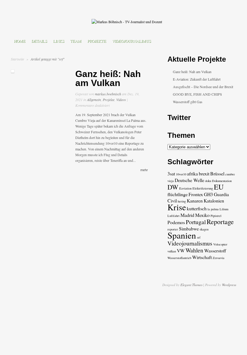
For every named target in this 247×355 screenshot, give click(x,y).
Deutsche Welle (189, 180)
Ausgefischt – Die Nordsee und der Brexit (203, 86)
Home (19, 41)
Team (75, 41)
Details (39, 41)
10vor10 (181, 174)
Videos (121, 99)
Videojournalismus (189, 243)
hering (182, 201)
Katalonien (214, 200)
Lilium (224, 209)
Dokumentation (222, 181)
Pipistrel (216, 216)
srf (199, 237)
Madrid (187, 215)
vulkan (171, 251)
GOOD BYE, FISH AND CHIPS (197, 94)
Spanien (181, 235)
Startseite (17, 59)
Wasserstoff (215, 250)
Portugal (196, 222)
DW (172, 187)
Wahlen (194, 250)
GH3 (208, 194)
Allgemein (94, 99)
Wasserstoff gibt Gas (187, 101)
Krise (176, 207)
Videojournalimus (131, 41)
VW (181, 250)
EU (219, 187)
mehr (144, 170)
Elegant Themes (191, 284)
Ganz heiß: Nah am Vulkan (108, 78)
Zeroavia (218, 258)
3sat (171, 173)
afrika (192, 173)
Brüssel (217, 173)
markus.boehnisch (108, 93)
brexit (204, 173)
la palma (213, 209)
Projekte (96, 41)
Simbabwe (189, 228)
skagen (204, 229)
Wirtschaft (202, 257)
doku (208, 181)
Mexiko (202, 215)
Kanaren (195, 200)
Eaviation (185, 188)
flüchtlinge (177, 194)
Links (58, 41)
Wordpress (229, 284)
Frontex (196, 194)
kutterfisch (197, 208)
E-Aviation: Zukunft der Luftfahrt (196, 79)
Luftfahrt (173, 216)
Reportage (220, 221)
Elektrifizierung (202, 188)
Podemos (176, 222)
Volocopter (220, 244)
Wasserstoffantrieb (179, 258)
